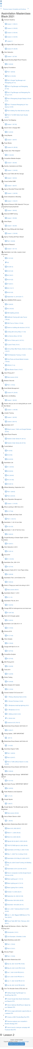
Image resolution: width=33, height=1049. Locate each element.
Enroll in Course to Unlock (16, 1044)
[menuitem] (1, 4)
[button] (1, 1)
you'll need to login (23, 1041)
